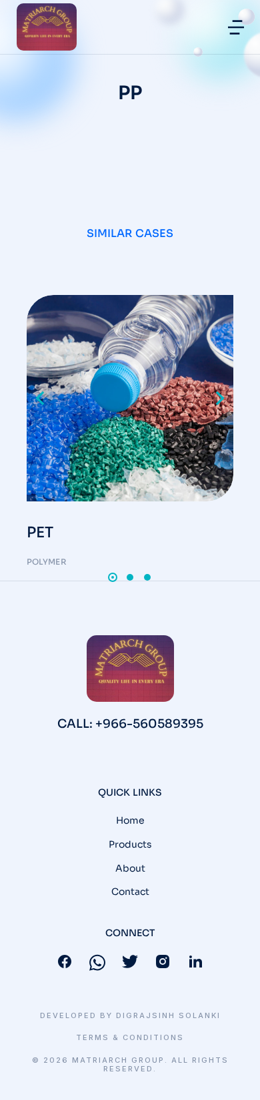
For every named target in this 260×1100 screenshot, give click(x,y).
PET (40, 532)
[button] (236, 27)
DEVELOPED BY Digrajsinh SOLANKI (130, 1015)
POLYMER (47, 562)
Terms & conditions (130, 1037)
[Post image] (130, 398)
